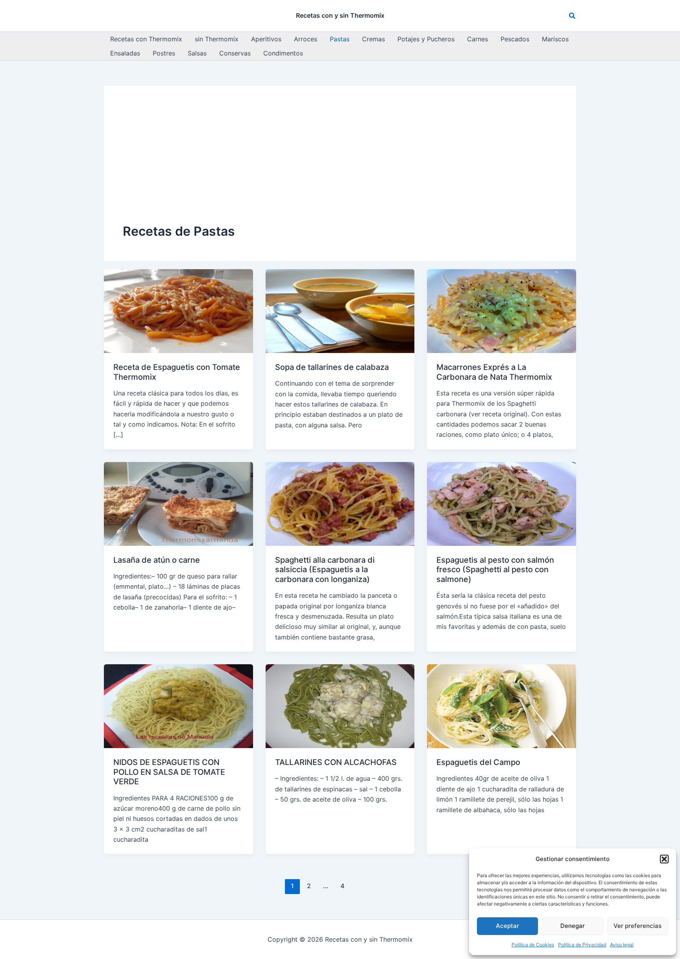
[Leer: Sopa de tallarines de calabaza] (340, 310)
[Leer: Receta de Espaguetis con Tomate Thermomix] (178, 310)
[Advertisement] (340, 164)
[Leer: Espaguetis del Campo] (501, 706)
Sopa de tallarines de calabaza (332, 367)
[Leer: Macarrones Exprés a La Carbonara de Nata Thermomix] (501, 310)
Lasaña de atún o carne (156, 560)
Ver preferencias (637, 925)
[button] (664, 859)
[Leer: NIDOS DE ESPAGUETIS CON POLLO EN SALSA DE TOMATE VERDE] (178, 706)
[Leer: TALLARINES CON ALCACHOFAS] (340, 706)
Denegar (572, 925)
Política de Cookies (533, 945)
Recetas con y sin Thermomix (340, 15)
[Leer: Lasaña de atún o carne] (178, 503)
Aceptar (507, 925)
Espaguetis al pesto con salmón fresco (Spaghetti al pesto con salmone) (495, 569)
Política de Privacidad (582, 945)
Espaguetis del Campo (478, 762)
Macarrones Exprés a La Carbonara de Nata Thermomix (494, 372)
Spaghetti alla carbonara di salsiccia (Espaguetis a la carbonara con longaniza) (325, 569)
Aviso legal (622, 945)
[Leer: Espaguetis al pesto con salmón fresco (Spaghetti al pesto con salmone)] (501, 503)
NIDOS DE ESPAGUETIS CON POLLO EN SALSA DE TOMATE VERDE (169, 772)
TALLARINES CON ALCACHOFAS (336, 762)
